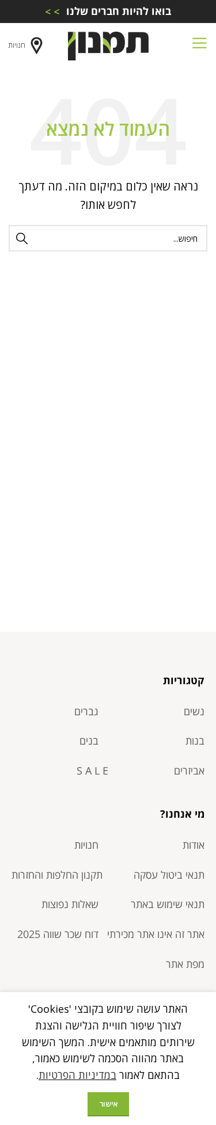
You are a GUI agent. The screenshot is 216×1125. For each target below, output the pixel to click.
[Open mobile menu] (199, 46)
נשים (194, 711)
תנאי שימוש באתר (167, 904)
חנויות (17, 45)
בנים (88, 741)
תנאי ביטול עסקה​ (169, 875)
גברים (86, 711)
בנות (194, 741)
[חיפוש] (22, 238)
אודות (193, 845)
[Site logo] (108, 45)
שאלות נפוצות (69, 904)
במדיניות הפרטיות (77, 1075)
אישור (108, 1104)
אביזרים (189, 770)
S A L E (92, 770)
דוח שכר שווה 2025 (57, 934)
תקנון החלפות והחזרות (57, 875)
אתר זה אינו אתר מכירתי (155, 934)
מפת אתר (185, 964)
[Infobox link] (108, 11)
